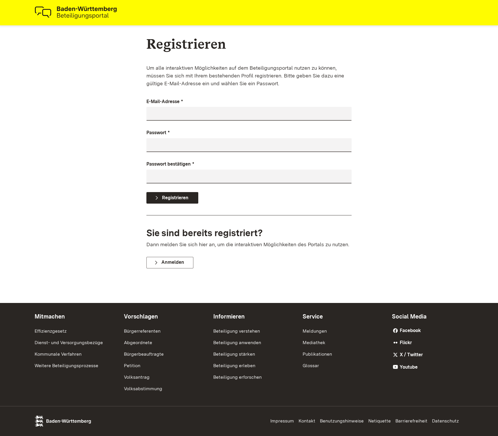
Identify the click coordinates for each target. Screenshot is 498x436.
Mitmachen (50, 316)
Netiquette (379, 421)
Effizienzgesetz (51, 331)
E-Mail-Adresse (164, 101)
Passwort (158, 132)
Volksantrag (137, 377)
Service (313, 316)
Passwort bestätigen (170, 164)
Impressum (282, 421)
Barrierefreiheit (411, 421)
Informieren (229, 316)
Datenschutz (445, 421)
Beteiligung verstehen (236, 331)
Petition (132, 365)
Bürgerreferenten (142, 331)
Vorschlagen (141, 316)
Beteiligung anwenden (237, 342)
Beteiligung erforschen (237, 377)
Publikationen (317, 354)
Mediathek (314, 342)
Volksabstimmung (143, 388)
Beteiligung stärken (234, 354)
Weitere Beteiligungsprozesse (66, 365)
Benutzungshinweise (342, 421)
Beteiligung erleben (234, 365)
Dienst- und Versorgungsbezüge (69, 342)
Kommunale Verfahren (58, 354)
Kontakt (307, 421)
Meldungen (315, 331)
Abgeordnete (138, 342)
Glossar (311, 365)
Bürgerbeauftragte (144, 354)
